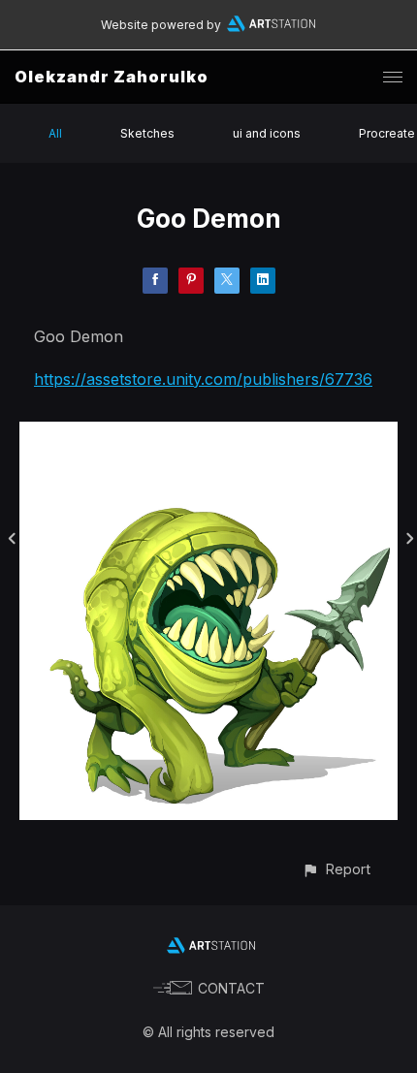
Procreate (387, 133)
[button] (336, 869)
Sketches (147, 133)
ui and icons (267, 133)
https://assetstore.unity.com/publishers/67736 (203, 379)
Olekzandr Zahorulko (111, 76)
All (55, 133)
